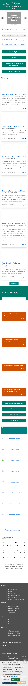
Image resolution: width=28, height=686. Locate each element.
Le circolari (11, 622)
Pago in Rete (14, 415)
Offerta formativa (13, 631)
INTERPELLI (14, 420)
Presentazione (12, 589)
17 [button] (7, 555)
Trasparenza (11, 613)
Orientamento (14, 409)
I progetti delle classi (14, 633)
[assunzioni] (14, 40)
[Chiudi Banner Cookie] (24, 661)
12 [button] (14, 552)
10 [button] (7, 552)
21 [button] (20, 555)
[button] (3, 543)
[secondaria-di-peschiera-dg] (14, 380)
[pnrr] (14, 44)
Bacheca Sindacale (14, 71)
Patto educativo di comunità (16, 599)
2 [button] (3, 550)
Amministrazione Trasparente (11, 642)
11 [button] (10, 552)
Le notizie (11, 620)
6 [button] (17, 550)
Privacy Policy (14, 676)
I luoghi (10, 591)
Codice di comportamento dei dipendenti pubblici (14, 64)
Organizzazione (12, 597)
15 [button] (24, 552)
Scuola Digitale (14, 52)
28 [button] (21, 557)
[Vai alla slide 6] (16, 24)
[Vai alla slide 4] (14, 24)
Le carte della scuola (14, 595)
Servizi (3, 603)
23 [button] (3, 557)
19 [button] (14, 555)
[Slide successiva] (25, 18)
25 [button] (10, 557)
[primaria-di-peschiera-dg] (14, 356)
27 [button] (17, 557)
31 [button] (7, 560)
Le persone (11, 593)
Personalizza (5, 679)
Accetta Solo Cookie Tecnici (10, 683)
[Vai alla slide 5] (15, 24)
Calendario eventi (13, 624)
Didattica (4, 627)
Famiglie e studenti (13, 607)
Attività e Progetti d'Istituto (14, 403)
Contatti (4, 645)
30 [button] (3, 560)
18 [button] (10, 555)
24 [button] (7, 557)
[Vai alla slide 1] (11, 24)
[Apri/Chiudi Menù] (3, 5)
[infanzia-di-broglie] (14, 304)
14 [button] (20, 552)
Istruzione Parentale (14, 635)
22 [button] (24, 555)
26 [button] (14, 557)
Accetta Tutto (15, 679)
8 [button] (24, 550)
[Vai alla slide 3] (13, 24)
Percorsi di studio (13, 611)
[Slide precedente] (2, 18)
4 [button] (10, 550)
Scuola (3, 585)
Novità (3, 616)
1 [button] (24, 547)
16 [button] (3, 555)
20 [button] (17, 555)
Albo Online (6, 639)
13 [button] (17, 552)
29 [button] (24, 557)
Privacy (14, 58)
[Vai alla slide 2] (12, 24)
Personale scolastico (14, 609)
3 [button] (7, 550)
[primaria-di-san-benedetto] (14, 330)
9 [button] (3, 552)
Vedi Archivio (14, 283)
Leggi (23, 108)
